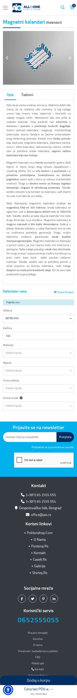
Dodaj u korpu (38, 680)
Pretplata (65, 437)
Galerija (39, 566)
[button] (8, 690)
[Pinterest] (43, 598)
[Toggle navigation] (5, 8)
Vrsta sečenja (11, 380)
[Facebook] (22, 598)
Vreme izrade (10, 398)
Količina (7, 328)
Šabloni (27, 95)
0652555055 (38, 620)
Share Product (65, 292)
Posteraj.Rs (39, 546)
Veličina (7, 310)
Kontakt (40, 553)
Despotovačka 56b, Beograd (40, 508)
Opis (10, 95)
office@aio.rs (40, 515)
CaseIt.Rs (40, 559)
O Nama (40, 539)
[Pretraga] (62, 8)
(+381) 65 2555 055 (40, 495)
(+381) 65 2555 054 (40, 501)
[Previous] (7, 58)
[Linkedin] (54, 598)
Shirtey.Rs (39, 573)
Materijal (8, 345)
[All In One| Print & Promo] (26, 8)
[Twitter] (33, 598)
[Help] (20, 398)
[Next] (70, 58)
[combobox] (38, 318)
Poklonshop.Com (40, 533)
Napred (7, 363)
